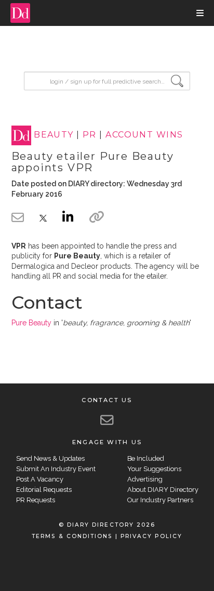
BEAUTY (54, 135)
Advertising (145, 479)
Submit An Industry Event (56, 469)
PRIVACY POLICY (151, 536)
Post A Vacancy (39, 479)
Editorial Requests (44, 489)
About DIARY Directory (162, 489)
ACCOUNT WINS (144, 135)
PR (90, 135)
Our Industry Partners (160, 500)
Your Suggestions (154, 469)
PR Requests (35, 500)
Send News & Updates (50, 458)
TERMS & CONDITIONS (72, 536)
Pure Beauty (31, 323)
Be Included (145, 458)
